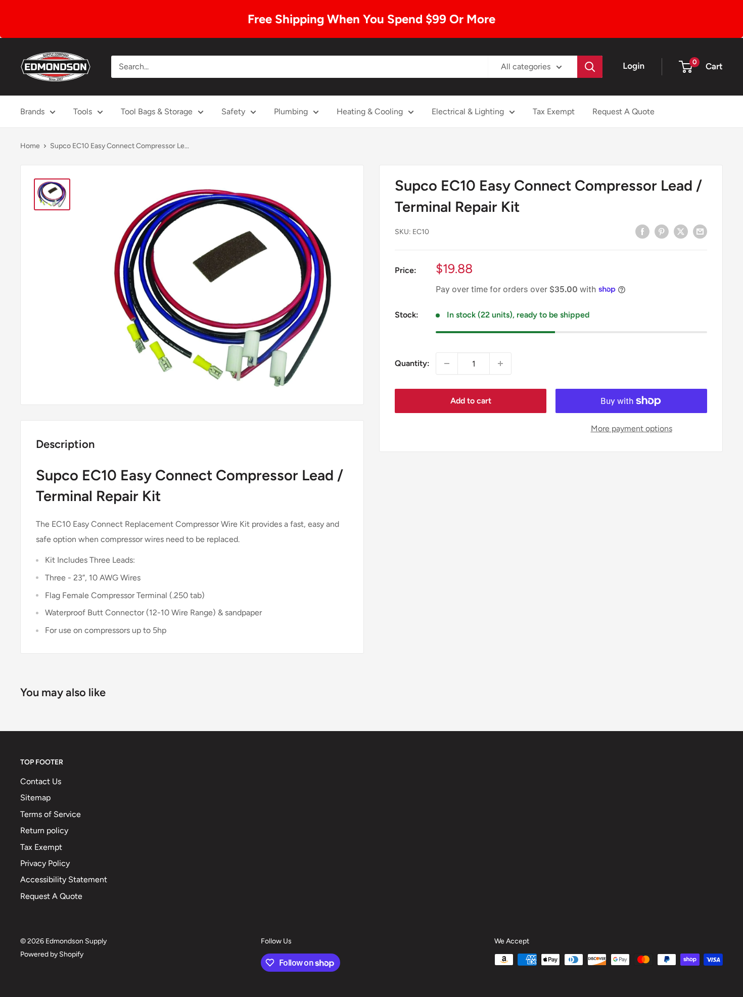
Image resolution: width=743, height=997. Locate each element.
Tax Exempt (554, 111)
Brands (32, 111)
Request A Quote (623, 111)
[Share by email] (700, 231)
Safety (233, 111)
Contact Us (40, 781)
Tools (82, 111)
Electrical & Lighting (468, 111)
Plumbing (291, 111)
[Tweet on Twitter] (681, 231)
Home (30, 146)
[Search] (589, 67)
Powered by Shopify (51, 954)
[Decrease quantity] (446, 363)
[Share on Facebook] (642, 231)
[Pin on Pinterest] (662, 231)
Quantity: (412, 363)
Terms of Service (50, 814)
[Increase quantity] (500, 363)
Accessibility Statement (63, 879)
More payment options (631, 428)
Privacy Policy (45, 863)
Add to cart (470, 400)
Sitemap (35, 797)
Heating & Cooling (370, 111)
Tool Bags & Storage (157, 111)
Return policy (44, 830)
